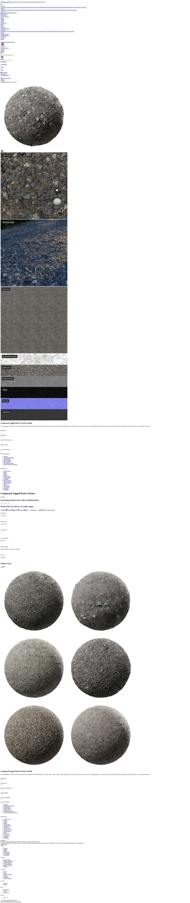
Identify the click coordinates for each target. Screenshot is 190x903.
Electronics (33, 10)
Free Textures (7, 852)
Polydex (72, 31)
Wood (85, 7)
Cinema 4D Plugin (8, 864)
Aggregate (6, 479)
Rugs (66, 10)
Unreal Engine (42, 31)
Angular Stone (7, 483)
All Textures (4, 7)
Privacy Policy (13, 901)
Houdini (3, 28)
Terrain (5, 472)
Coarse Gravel (7, 476)
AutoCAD (9, 31)
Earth (29, 7)
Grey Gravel (6, 487)
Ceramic (22, 7)
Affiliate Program (5, 35)
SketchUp (5, 29)
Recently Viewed (5, 34)
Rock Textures (7, 461)
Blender (2, 18)
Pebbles (5, 475)
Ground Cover (7, 471)
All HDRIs (3, 12)
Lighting (56, 10)
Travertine (77, 7)
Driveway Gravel (8, 481)
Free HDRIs (6, 855)
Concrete (26, 7)
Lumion (26, 31)
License (19, 901)
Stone (61, 7)
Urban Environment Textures (10, 464)
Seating (70, 10)
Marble (41, 7)
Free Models (6, 853)
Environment (9, 12)
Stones (5, 484)
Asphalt (15, 7)
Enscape (34, 31)
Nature (48, 7)
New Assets (3, 15)
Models (2, 50)
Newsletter (6, 877)
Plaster (54, 7)
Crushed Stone (7, 477)
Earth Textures (7, 459)
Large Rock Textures (8, 463)
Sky (16, 12)
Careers (5, 875)
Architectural (10, 7)
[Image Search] (2, 57)
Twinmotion (49, 31)
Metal (44, 7)
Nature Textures (7, 460)
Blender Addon (7, 860)
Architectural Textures (9, 457)
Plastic (58, 7)
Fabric (33, 7)
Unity (37, 31)
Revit (5, 31)
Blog (5, 873)
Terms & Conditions (5, 901)
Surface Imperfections (68, 7)
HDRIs (2, 52)
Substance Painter (66, 31)
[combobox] (95, 55)
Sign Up (5, 883)
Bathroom (8, 10)
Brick (18, 7)
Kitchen (52, 10)
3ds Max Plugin (7, 862)
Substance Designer (57, 31)
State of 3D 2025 (8, 878)
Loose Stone (6, 485)
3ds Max (3, 21)
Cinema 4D (3, 24)
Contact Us (6, 892)
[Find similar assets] (2, 151)
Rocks (63, 10)
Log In (2, 38)
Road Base (6, 489)
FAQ (5, 891)
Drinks (29, 10)
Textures (3, 49)
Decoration (21, 10)
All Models (3, 10)
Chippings (6, 488)
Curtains (16, 10)
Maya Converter (7, 865)
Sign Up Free (4, 844)
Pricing (2, 32)
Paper (51, 7)
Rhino (2, 31)
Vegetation (74, 10)
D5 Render (21, 31)
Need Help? (3, 36)
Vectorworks (15, 31)
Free (36, 7)
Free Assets (4, 14)
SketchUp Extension (8, 861)
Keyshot (30, 31)
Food (41, 10)
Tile (74, 7)
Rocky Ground (7, 480)
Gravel (5, 473)
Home (2, 79)
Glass (38, 7)
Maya (3, 26)
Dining (25, 10)
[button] (95, 4)
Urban (82, 7)
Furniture (47, 10)
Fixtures (38, 10)
